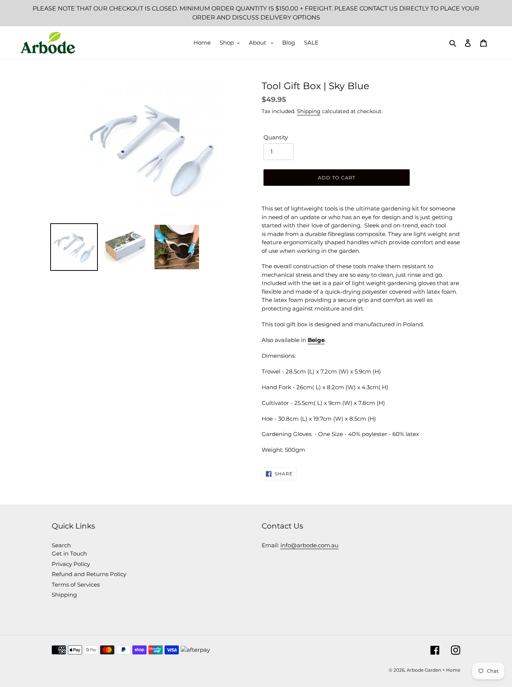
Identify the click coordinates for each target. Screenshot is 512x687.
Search (61, 545)
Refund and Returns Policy (89, 574)
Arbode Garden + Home (433, 670)
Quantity (275, 137)
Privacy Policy (71, 564)
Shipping (308, 111)
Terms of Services (76, 584)
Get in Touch (69, 553)
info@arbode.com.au (309, 545)
